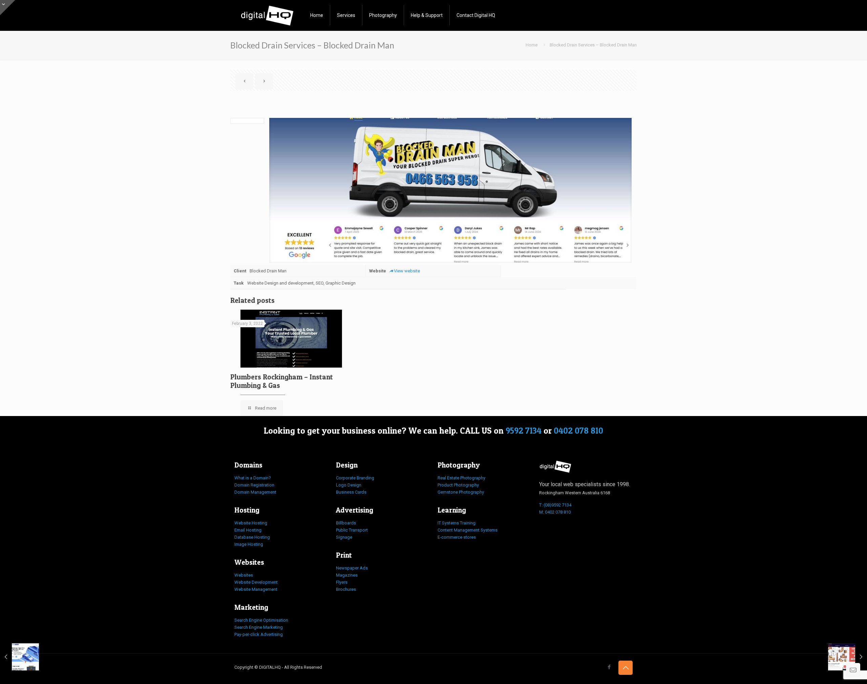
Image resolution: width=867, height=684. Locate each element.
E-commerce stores (457, 537)
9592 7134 (524, 431)
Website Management (255, 589)
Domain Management (255, 492)
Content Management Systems (468, 530)
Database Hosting (252, 537)
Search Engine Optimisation (261, 620)
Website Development (256, 582)
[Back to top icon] (625, 668)
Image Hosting (248, 544)
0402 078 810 (578, 431)
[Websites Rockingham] (267, 15)
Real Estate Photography (461, 477)
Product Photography (458, 485)
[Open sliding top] (7, 7)
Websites (243, 575)
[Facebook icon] (609, 667)
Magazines (347, 575)
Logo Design (348, 485)
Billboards (346, 522)
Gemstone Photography (461, 492)
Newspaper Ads (352, 568)
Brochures (346, 589)
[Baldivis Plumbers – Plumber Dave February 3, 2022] (847, 656)
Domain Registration (254, 485)
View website (407, 270)
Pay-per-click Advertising (258, 634)
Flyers (341, 582)
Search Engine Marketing (258, 627)
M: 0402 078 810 (555, 512)
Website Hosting (250, 522)
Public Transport (352, 530)
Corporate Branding (355, 477)
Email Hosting (247, 530)
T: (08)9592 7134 (555, 504)
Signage (344, 537)
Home (531, 44)
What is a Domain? (252, 477)
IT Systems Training (456, 522)
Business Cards (351, 492)
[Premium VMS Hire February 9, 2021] (19, 656)
